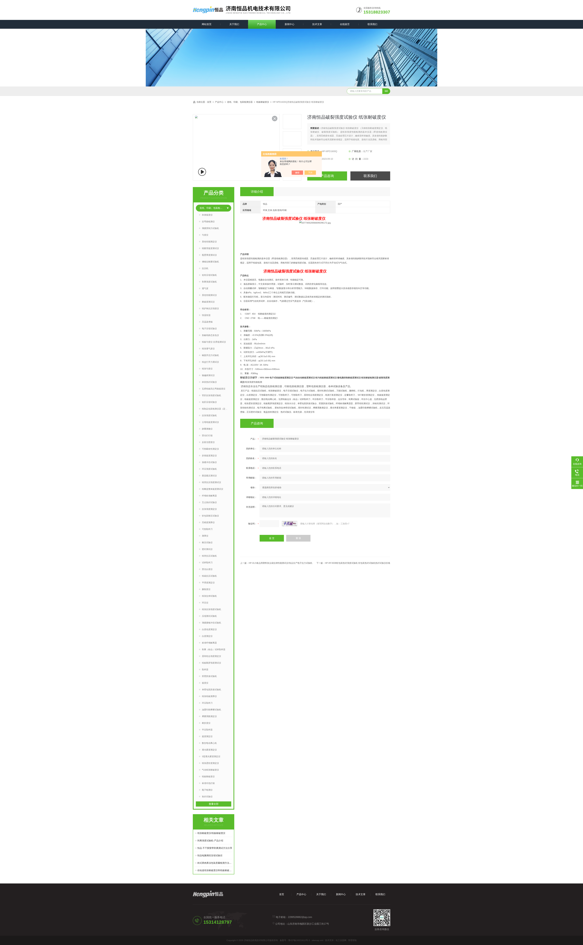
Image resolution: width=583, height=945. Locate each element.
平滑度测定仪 (208, 582)
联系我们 (372, 24)
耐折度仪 (206, 723)
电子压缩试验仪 (209, 328)
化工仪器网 (341, 940)
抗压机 (205, 268)
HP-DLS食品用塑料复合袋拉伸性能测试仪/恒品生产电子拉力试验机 (280, 563)
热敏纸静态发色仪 (210, 335)
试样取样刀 (207, 562)
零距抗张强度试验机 (211, 395)
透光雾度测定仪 (209, 750)
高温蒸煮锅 (207, 322)
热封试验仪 (207, 796)
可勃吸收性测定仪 (210, 449)
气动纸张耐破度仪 (210, 770)
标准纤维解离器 (209, 643)
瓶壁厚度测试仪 (209, 255)
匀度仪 (205, 235)
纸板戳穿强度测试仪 (211, 663)
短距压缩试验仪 (209, 402)
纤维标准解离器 (209, 495)
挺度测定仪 (207, 736)
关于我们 (234, 24)
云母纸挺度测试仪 (210, 422)
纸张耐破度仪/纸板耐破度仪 (211, 833)
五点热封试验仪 (209, 502)
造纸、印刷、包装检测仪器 (240, 102)
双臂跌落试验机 (209, 676)
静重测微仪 (207, 429)
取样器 (205, 669)
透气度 (205, 288)
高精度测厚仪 (208, 522)
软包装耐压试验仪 (210, 516)
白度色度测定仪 (209, 629)
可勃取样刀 (207, 529)
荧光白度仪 (207, 569)
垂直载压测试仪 (209, 475)
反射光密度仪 (208, 442)
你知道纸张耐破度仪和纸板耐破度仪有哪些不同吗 (215, 870)
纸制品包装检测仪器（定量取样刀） (216, 409)
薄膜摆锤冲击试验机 (211, 622)
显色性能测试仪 (209, 295)
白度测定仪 (207, 636)
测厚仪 (205, 536)
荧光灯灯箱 (207, 435)
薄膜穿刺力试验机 (210, 228)
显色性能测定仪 (209, 241)
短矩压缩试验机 (209, 275)
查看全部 (213, 804)
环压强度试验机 (209, 469)
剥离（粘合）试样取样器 (213, 649)
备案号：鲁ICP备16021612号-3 (295, 940)
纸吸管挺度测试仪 (210, 248)
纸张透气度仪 (208, 348)
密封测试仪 (207, 549)
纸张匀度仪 (207, 368)
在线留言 (345, 24)
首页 (209, 102)
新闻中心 (289, 24)
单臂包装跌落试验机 (211, 689)
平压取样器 (207, 729)
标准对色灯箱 (208, 783)
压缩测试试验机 (209, 616)
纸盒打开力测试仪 (210, 362)
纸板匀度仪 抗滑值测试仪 (214, 342)
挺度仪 (205, 683)
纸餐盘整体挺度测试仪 (212, 489)
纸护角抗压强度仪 (210, 308)
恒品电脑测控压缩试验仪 (209, 855)
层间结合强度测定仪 (211, 656)
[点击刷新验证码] (289, 523)
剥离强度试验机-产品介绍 (210, 840)
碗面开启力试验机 (210, 355)
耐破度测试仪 (208, 302)
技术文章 (317, 24)
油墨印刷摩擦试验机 (211, 709)
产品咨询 (327, 176)
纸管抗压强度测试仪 (211, 482)
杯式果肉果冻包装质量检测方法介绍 (215, 863)
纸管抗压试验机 (209, 556)
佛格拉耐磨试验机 (210, 261)
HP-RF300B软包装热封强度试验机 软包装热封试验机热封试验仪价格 (357, 563)
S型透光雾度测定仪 (211, 756)
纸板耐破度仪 (262, 102)
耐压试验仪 (207, 542)
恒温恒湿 (206, 315)
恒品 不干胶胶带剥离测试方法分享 (214, 848)
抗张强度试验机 (209, 415)
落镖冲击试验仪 (209, 462)
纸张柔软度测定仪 (210, 763)
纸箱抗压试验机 (209, 576)
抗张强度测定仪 (209, 509)
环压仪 (205, 602)
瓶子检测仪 (207, 790)
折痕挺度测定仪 (209, 455)
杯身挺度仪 (207, 215)
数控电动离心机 (209, 743)
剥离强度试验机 (209, 282)
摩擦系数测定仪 (209, 716)
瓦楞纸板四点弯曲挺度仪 (213, 388)
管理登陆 (352, 940)
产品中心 (262, 24)
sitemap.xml (317, 940)
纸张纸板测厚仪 (209, 696)
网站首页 (206, 24)
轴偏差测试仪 (208, 375)
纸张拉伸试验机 (209, 596)
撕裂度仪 (206, 589)
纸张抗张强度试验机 (211, 609)
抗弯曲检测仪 (208, 221)
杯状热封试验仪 (209, 382)
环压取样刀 (207, 703)
